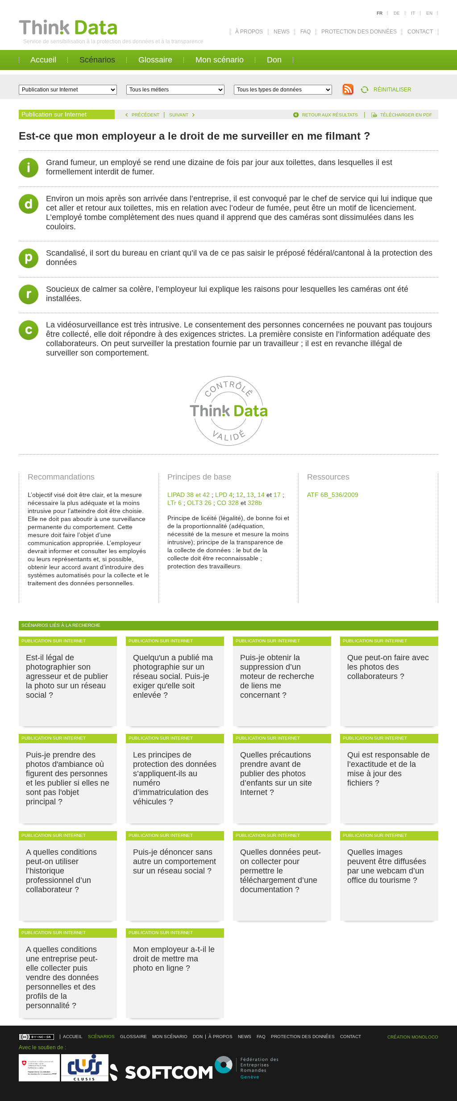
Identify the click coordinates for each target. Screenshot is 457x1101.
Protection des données (359, 32)
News (282, 32)
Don (274, 59)
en (429, 13)
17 (277, 494)
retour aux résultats (330, 114)
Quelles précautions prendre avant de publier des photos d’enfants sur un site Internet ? (276, 773)
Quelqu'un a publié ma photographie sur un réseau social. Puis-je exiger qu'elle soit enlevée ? (173, 676)
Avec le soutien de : (42, 1047)
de (397, 13)
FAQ (305, 32)
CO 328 (228, 502)
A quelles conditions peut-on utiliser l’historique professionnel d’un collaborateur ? (61, 871)
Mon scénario (219, 59)
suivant (178, 114)
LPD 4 (224, 494)
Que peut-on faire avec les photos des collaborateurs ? (388, 667)
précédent (145, 114)
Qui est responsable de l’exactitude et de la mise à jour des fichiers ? (388, 768)
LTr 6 (174, 502)
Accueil (43, 59)
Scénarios (97, 59)
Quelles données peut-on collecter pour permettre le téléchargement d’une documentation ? (280, 871)
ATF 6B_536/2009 (332, 494)
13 (250, 494)
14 (261, 494)
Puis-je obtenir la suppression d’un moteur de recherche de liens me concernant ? (277, 676)
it (413, 13)
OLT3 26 (199, 502)
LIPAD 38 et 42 (188, 494)
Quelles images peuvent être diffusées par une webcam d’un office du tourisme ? (386, 866)
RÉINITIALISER (392, 90)
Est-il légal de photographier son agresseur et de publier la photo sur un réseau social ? (67, 676)
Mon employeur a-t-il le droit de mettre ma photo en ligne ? (174, 959)
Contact (420, 32)
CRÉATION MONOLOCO (412, 1037)
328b (255, 502)
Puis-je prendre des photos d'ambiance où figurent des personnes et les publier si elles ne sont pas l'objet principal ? (67, 778)
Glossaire (155, 59)
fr (379, 13)
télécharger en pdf (406, 114)
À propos (249, 32)
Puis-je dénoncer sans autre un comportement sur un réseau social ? (174, 861)
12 (239, 494)
